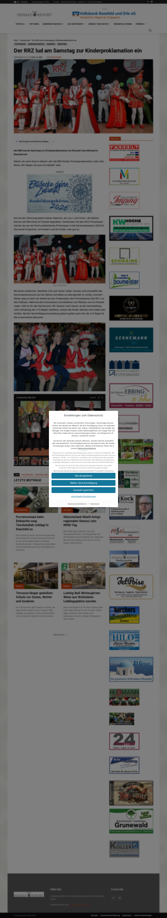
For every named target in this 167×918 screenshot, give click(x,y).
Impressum (94, 504)
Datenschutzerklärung (87, 448)
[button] (83, 476)
